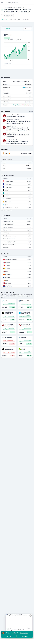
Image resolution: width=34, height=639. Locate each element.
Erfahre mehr (24, 633)
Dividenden (26, 20)
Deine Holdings (15, 20)
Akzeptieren (24, 636)
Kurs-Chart (8, 28)
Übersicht (4, 20)
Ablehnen (9, 636)
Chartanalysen (7, 63)
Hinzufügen (7, 15)
